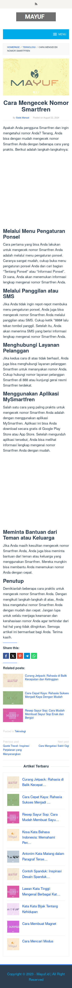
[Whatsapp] (34, 656)
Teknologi (20, 731)
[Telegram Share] (27, 656)
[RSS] (36, 4)
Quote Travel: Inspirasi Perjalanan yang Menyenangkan (16, 748)
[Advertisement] (36, 190)
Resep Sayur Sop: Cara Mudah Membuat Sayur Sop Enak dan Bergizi (45, 714)
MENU (62, 34)
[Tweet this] (13, 656)
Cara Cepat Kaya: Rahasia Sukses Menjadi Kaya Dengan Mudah (47, 695)
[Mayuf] (36, 16)
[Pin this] (20, 656)
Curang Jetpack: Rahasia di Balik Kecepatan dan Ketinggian (46, 677)
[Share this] (6, 656)
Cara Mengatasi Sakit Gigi (54, 744)
